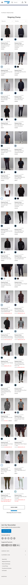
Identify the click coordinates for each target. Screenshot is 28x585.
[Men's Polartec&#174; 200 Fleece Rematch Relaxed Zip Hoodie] (7, 323)
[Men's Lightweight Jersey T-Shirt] (21, 457)
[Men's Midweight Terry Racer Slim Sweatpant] (21, 377)
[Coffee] (18, 278)
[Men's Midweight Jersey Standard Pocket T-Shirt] (21, 404)
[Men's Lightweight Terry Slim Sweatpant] (21, 483)
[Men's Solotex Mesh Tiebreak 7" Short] (7, 349)
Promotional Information (6, 568)
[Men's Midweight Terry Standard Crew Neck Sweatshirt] (7, 31)
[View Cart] (25, 2)
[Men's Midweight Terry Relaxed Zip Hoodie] (21, 85)
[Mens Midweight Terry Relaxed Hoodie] (7, 85)
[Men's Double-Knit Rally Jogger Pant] (7, 483)
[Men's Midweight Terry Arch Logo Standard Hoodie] (21, 244)
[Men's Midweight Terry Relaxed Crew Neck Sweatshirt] (21, 190)
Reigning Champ (10, 12)
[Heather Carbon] (2, 412)
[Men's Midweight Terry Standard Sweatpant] (21, 137)
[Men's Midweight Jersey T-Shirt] (7, 111)
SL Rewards (4, 570)
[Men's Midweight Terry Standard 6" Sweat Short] (7, 270)
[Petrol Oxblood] (15, 385)
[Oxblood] (15, 305)
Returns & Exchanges (6, 563)
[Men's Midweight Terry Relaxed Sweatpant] (21, 111)
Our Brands (3, 12)
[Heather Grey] (2, 67)
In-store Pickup (5, 566)
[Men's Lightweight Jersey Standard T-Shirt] (7, 137)
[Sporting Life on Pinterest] (8, 538)
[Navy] (15, 39)
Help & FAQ (4, 559)
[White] (4, 119)
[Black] (2, 39)
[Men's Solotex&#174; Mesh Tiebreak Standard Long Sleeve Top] (21, 349)
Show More (14, 507)
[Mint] (15, 491)
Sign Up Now (6, 531)
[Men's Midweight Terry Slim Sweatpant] (7, 58)
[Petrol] (2, 358)
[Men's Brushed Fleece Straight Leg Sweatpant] (21, 270)
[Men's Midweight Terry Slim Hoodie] (7, 404)
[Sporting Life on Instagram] (14, 538)
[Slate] (15, 331)
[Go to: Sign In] (22, 2)
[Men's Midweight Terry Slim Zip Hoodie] (7, 217)
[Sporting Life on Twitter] (5, 538)
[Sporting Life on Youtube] (11, 538)
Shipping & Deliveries (6, 561)
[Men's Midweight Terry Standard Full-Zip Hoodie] (7, 244)
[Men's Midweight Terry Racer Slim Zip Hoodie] (7, 430)
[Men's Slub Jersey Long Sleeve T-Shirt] (7, 457)
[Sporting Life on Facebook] (2, 538)
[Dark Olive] (2, 491)
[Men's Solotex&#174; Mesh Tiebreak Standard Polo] (21, 296)
